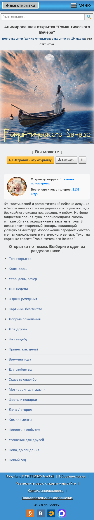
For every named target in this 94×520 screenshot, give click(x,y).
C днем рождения (23, 299)
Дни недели (18, 289)
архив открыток (37, 38)
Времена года (20, 359)
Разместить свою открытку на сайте (46, 483)
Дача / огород (20, 410)
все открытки (20, 5)
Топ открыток (20, 259)
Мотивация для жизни (27, 389)
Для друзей (18, 329)
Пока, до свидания (24, 450)
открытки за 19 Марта (68, 38)
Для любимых (20, 369)
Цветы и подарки (23, 399)
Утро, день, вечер (23, 279)
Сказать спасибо (23, 379)
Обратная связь (72, 476)
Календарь (18, 269)
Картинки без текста (25, 309)
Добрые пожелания (25, 319)
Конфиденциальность (45, 490)
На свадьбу (18, 339)
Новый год (17, 460)
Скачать (66, 160)
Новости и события (24, 430)
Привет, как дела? (23, 349)
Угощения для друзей (26, 440)
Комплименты (20, 420)
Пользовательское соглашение (47, 498)
